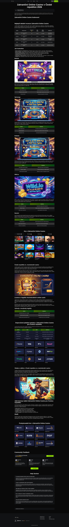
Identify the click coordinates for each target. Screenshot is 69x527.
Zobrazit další (34, 468)
